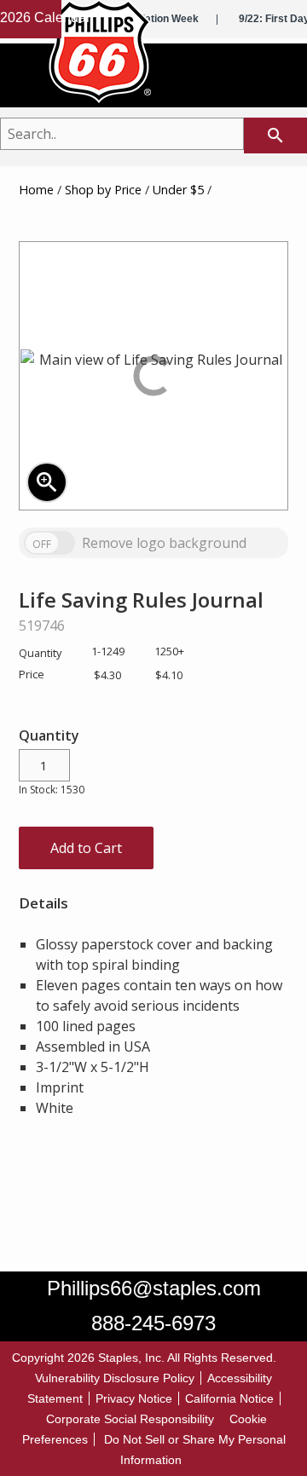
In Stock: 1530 (51, 789)
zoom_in (47, 482)
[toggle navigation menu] (276, 79)
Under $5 (178, 190)
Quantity (49, 735)
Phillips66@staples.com (154, 1288)
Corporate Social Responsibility (130, 1419)
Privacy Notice (134, 1398)
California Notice (229, 1398)
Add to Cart (86, 848)
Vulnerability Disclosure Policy (114, 1378)
